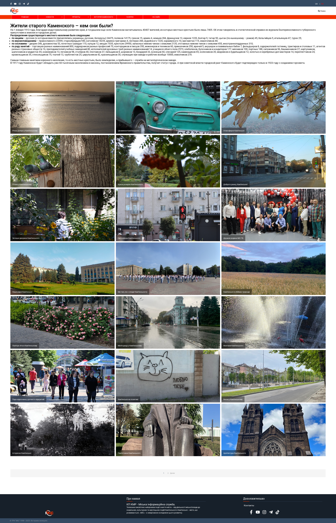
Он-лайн (156, 17)
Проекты (76, 17)
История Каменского (103, 17)
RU (322, 4)
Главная (24, 17)
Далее (172, 473)
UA (316, 4)
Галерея (129, 17)
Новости (50, 17)
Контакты (249, 505)
